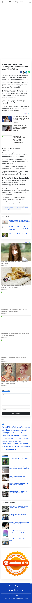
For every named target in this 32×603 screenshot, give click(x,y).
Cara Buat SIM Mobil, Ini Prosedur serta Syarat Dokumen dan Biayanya (19, 523)
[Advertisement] (16, 20)
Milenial (3, 441)
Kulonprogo (12, 438)
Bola (15, 427)
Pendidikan (6, 444)
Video (28, 446)
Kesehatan (22, 435)
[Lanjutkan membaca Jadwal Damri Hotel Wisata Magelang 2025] (5, 541)
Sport (3, 446)
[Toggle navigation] (2, 2)
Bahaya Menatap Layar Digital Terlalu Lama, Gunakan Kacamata (18, 484)
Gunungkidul (7, 433)
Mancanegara (25, 438)
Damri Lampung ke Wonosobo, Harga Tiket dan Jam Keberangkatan (18, 507)
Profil (12, 444)
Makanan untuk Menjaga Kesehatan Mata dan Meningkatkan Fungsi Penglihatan (18, 476)
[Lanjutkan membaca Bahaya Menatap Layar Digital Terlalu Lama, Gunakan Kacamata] (5, 486)
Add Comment (16, 413)
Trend (19, 446)
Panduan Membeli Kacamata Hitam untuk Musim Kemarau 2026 (18, 492)
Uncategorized (24, 446)
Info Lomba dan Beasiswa (19, 433)
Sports (6, 446)
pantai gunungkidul (8, 207)
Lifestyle (19, 438)
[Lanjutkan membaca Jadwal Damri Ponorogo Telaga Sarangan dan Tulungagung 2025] (5, 533)
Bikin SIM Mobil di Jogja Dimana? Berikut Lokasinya (17, 515)
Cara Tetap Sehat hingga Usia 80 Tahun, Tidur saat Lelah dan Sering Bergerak (19, 459)
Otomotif (18, 441)
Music (6, 441)
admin (3, 72)
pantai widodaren (15, 209)
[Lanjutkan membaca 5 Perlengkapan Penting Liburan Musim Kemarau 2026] (5, 235)
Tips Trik (10, 446)
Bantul (5, 427)
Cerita (12, 430)
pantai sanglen (19, 207)
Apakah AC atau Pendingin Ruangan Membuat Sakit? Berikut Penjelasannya (19, 467)
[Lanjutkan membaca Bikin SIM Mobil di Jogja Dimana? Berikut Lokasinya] (5, 517)
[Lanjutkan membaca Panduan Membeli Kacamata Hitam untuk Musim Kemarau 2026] (5, 494)
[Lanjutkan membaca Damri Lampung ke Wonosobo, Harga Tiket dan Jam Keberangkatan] (5, 509)
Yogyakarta (10, 449)
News (10, 441)
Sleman (25, 444)
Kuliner (4, 438)
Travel (8, 61)
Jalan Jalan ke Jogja (10, 435)
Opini (13, 441)
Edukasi (17, 430)
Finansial (23, 430)
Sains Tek (17, 444)
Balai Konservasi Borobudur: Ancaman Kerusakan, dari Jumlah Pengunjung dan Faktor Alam (19, 228)
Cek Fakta (19, 427)
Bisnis (10, 427)
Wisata (3, 449)
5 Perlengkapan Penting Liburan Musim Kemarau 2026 (19, 234)
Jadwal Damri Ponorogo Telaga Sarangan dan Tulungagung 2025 (17, 531)
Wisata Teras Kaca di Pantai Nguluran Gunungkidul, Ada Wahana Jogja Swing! (19, 221)
